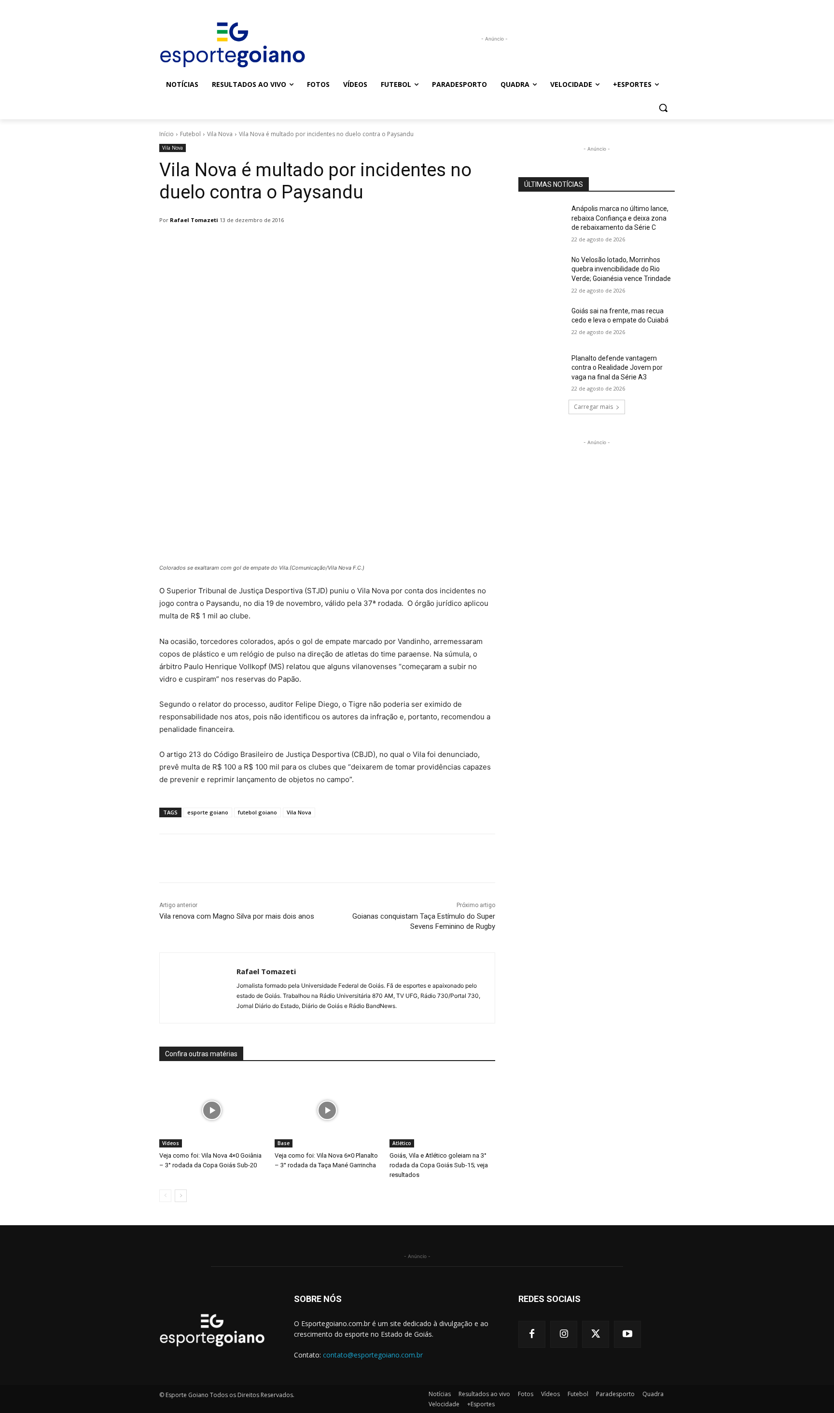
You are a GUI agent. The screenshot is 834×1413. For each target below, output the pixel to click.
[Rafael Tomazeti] (198, 988)
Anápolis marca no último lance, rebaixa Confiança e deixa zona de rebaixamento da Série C (619, 218)
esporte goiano (207, 812)
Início (166, 134)
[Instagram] (563, 1334)
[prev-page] (165, 1195)
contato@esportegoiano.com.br (373, 1354)
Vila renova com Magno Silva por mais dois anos (236, 916)
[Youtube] (627, 1334)
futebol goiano (257, 812)
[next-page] (181, 1195)
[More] (408, 244)
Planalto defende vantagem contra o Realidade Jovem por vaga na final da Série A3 (617, 367)
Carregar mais (593, 407)
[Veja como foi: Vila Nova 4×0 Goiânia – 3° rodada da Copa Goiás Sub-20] (212, 1110)
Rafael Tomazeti (194, 220)
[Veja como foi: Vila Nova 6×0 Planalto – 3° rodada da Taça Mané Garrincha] (327, 1110)
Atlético (401, 1143)
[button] (663, 107)
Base (284, 1143)
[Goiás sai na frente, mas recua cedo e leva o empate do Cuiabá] (541, 323)
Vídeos (170, 1143)
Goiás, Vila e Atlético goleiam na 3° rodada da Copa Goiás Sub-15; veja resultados (438, 1165)
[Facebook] (531, 1334)
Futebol (190, 134)
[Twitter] (595, 1334)
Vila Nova (220, 134)
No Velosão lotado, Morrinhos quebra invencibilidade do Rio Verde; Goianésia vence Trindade (621, 269)
